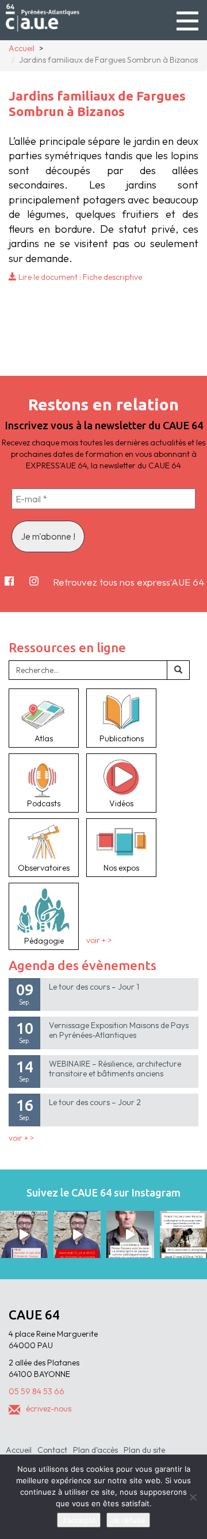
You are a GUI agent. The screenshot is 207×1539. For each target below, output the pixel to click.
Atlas (43, 738)
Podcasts (43, 803)
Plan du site (144, 1450)
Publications (121, 738)
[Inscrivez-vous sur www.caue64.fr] (77, 1235)
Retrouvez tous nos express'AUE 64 (128, 582)
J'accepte (79, 1520)
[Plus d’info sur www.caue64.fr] (130, 1235)
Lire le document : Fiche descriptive (79, 277)
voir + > (99, 941)
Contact (52, 1450)
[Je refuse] (192, 1497)
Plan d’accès (95, 1450)
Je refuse (128, 1520)
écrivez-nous (48, 1408)
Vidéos (121, 803)
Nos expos (121, 868)
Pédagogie (44, 941)
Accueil (19, 1450)
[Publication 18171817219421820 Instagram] (24, 1235)
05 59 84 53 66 (36, 1391)
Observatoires (44, 868)
